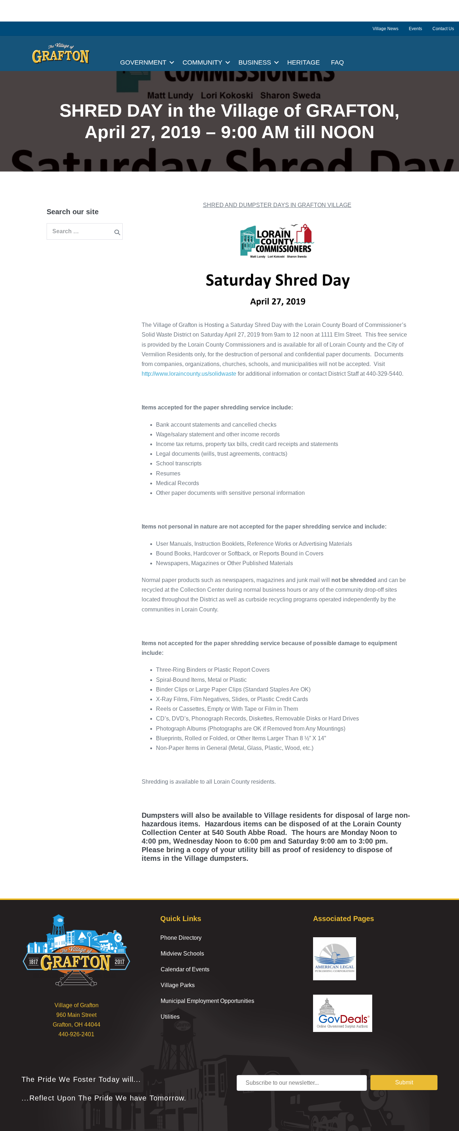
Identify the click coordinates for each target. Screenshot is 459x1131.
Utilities (170, 1017)
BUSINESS (254, 62)
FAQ (337, 62)
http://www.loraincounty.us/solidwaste (189, 374)
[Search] (117, 232)
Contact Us (443, 28)
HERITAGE (303, 62)
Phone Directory (181, 938)
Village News (385, 28)
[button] (171, 62)
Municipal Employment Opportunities (207, 1001)
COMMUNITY (202, 62)
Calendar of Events (185, 969)
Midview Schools (182, 954)
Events (415, 28)
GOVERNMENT (143, 62)
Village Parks (178, 985)
